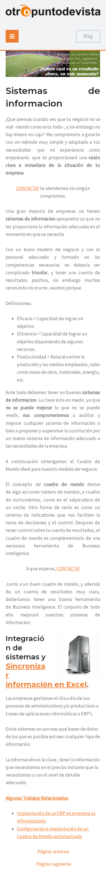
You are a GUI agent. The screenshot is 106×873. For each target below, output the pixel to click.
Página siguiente (53, 864)
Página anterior (53, 851)
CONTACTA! (27, 188)
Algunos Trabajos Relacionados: (37, 798)
